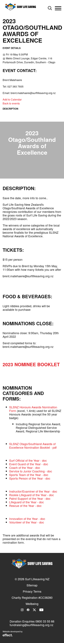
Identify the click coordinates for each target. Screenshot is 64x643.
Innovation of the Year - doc (27, 518)
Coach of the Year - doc (24, 467)
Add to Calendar (12, 99)
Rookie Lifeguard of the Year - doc (31, 495)
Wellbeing (32, 604)
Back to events (11, 103)
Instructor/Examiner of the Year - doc (33, 491)
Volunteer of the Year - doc (26, 522)
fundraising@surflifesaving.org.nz (31, 625)
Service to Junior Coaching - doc (30, 471)
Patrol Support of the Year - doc (29, 498)
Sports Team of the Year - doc (28, 475)
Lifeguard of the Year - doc (26, 502)
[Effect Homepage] (7, 635)
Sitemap (32, 585)
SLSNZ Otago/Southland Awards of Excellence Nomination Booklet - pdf (33, 445)
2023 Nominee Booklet (31, 364)
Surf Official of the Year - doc (28, 460)
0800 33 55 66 (44, 621)
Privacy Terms (32, 591)
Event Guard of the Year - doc (28, 464)
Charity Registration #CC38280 (32, 597)
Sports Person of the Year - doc (29, 478)
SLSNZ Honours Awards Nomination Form (33, 409)
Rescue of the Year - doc (25, 505)
